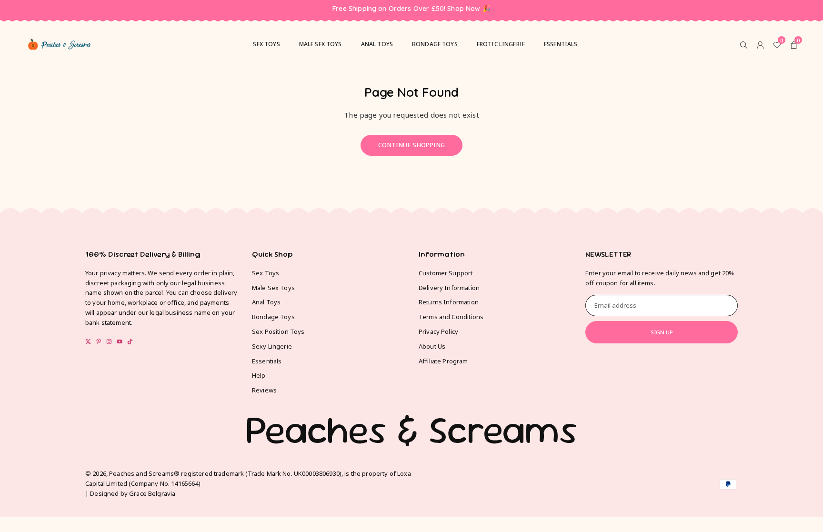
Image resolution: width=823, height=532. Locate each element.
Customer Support (445, 273)
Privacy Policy (438, 331)
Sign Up (662, 332)
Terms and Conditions (451, 316)
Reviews (264, 390)
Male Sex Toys (273, 287)
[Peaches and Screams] (59, 43)
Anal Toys (377, 44)
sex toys (266, 44)
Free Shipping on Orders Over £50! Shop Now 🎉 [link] (411, 9)
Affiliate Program (443, 361)
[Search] (743, 44)
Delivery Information (449, 287)
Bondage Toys (435, 44)
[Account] (760, 44)
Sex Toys (265, 273)
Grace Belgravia (152, 493)
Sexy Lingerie (272, 346)
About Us (432, 346)
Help (259, 375)
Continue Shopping (411, 145)
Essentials (561, 44)
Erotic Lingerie (501, 44)
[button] (793, 44)
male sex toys (320, 44)
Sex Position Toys (278, 331)
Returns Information (449, 302)
